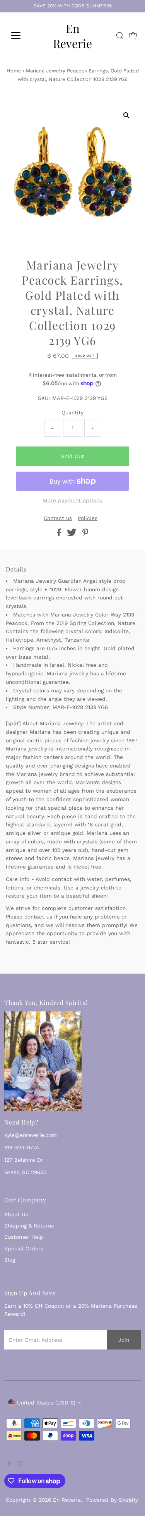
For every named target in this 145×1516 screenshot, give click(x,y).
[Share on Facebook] (60, 534)
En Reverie (72, 36)
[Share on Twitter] (72, 534)
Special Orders (23, 1248)
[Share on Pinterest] (85, 534)
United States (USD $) (46, 1402)
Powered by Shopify (112, 1500)
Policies (87, 518)
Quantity (72, 412)
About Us (16, 1214)
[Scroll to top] (129, 1500)
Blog (9, 1260)
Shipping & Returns (29, 1225)
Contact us (58, 518)
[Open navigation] (22, 35)
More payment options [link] (72, 500)
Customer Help (23, 1237)
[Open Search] (119, 35)
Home (14, 71)
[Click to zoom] (126, 115)
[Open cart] (133, 35)
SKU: (44, 398)
